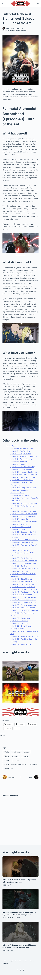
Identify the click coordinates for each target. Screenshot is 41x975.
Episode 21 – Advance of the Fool (23, 511)
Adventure (16, 752)
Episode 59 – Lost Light (19, 623)
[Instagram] (23, 970)
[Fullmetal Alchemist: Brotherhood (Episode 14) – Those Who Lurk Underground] (20, 899)
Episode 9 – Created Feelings (21, 469)
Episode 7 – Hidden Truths (20, 464)
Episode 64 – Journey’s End (20, 644)
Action (6, 752)
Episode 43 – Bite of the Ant (21, 579)
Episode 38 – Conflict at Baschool (23, 563)
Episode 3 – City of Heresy (20, 454)
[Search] (3, 3)
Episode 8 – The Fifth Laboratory (22, 467)
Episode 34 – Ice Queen (19, 550)
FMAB (16, 760)
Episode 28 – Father (18, 529)
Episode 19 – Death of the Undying (23, 503)
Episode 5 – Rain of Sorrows (21, 459)
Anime (26, 752)
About (11, 961)
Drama (25, 756)
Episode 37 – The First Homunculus (23, 561)
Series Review (12, 446)
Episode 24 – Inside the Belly (21, 519)
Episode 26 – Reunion (18, 524)
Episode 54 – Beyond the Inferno (22, 608)
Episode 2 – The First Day (20, 451)
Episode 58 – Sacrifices (19, 621)
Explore (18, 961)
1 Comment (17, 917)
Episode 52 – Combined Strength (23, 602)
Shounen (33, 764)
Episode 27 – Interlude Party (21, 527)
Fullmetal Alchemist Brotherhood (14, 30)
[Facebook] (17, 970)
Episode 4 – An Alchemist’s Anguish (23, 456)
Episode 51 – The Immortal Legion (23, 600)
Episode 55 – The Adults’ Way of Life (24, 610)
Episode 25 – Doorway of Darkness (23, 522)
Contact (5, 964)
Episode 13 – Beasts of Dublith (21, 480)
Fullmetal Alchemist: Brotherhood (15, 764)
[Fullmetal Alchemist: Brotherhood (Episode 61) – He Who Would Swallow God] (20, 932)
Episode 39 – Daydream (19, 566)
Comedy (15, 756)
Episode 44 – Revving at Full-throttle (24, 582)
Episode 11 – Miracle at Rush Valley (23, 475)
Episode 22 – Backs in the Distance (23, 514)
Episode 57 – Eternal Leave (20, 618)
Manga (32, 961)
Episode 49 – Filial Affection (21, 595)
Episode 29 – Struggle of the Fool (23, 532)
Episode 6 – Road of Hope (20, 461)
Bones (6, 756)
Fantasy (7, 760)
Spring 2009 (8, 768)
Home (4, 961)
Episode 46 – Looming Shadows (22, 587)
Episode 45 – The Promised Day (22, 584)
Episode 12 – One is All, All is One (23, 477)
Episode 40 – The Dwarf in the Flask (24, 568)
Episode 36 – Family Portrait (21, 558)
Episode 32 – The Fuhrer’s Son (21, 542)
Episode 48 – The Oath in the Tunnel (24, 592)
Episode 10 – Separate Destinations (23, 472)
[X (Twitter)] (20, 970)
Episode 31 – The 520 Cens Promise (24, 540)
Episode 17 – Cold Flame (19, 495)
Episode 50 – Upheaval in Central (23, 597)
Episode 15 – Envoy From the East (23, 488)
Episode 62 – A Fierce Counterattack (24, 636)
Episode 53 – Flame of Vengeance (23, 605)
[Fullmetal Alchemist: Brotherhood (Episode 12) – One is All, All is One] (20, 866)
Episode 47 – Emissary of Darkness (23, 589)
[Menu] (38, 3)
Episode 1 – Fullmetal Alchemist (22, 448)
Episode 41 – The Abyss (19, 571)
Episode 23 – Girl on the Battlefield (23, 516)
